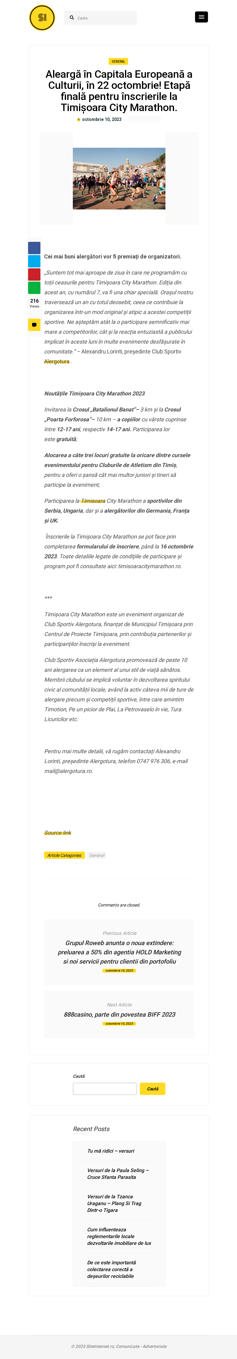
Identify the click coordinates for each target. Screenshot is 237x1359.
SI (42, 17)
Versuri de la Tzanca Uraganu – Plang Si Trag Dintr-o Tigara (114, 1203)
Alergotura (56, 361)
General (118, 61)
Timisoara (93, 501)
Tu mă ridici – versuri (110, 1151)
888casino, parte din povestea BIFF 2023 (119, 1014)
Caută (79, 1076)
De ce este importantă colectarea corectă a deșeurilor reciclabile (111, 1269)
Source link (57, 832)
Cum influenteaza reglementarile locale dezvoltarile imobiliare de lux (119, 1236)
